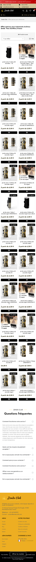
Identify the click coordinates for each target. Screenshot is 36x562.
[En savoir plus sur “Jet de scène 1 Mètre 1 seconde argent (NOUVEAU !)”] (9, 221)
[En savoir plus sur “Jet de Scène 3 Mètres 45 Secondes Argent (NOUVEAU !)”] (9, 311)
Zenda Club (4, 19)
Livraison (4, 529)
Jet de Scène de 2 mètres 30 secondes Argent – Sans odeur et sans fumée (27, 94)
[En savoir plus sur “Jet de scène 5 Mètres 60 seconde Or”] (9, 370)
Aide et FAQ (24, 5)
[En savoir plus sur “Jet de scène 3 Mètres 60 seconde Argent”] (27, 250)
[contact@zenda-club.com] (1, 7)
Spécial (3, 531)
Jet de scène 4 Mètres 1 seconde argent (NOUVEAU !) (27, 301)
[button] (0, 1)
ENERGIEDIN (29, 558)
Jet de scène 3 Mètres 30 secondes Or (9, 242)
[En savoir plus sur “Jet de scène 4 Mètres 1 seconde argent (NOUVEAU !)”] (27, 311)
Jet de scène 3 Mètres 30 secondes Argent (9, 154)
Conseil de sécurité (22, 531)
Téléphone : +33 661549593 (10, 512)
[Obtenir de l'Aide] (1, 5)
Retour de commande (22, 529)
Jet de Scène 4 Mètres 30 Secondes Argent (9, 332)
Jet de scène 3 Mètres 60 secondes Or (9, 271)
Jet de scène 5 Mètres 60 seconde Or (9, 361)
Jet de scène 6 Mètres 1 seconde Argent (9, 391)
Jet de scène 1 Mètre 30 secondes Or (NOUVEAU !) (27, 124)
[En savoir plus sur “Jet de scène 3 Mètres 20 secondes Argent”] (27, 280)
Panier (3, 541)
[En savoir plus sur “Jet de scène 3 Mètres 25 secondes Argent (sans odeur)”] (27, 221)
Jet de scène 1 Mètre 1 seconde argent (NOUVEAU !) (9, 212)
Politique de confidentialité (24, 524)
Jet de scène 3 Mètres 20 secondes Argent (26, 271)
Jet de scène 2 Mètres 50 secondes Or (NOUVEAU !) (27, 154)
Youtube (4, 546)
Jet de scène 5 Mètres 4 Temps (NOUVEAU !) (27, 361)
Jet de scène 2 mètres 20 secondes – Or (9, 62)
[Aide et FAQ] (19, 5)
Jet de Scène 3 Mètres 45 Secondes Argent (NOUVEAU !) (9, 302)
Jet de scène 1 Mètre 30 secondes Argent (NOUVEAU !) (9, 94)
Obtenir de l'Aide (7, 5)
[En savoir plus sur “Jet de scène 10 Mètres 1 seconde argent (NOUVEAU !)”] (27, 399)
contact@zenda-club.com (8, 7)
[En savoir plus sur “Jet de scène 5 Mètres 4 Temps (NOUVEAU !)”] (27, 370)
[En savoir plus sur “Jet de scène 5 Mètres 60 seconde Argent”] (27, 340)
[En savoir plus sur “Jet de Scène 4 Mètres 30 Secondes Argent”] (9, 340)
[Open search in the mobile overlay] (23, 10)
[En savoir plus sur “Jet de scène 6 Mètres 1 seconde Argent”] (9, 399)
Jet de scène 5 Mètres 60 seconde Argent (27, 332)
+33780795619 (25, 7)
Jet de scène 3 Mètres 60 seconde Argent (27, 242)
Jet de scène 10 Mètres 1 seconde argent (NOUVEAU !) (27, 391)
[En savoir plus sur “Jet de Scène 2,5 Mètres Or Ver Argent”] (27, 191)
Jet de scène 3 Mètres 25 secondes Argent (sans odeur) (27, 212)
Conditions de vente (22, 521)
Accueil (3, 521)
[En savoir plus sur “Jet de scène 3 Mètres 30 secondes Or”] (9, 250)
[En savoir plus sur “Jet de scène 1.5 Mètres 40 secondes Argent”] (9, 191)
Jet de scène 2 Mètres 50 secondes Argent (9, 124)
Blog (3, 526)
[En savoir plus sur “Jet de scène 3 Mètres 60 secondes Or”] (9, 280)
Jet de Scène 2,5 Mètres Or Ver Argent (27, 183)
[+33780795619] (19, 7)
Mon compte (5, 539)
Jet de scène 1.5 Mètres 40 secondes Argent (9, 183)
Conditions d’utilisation (23, 526)
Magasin (4, 524)
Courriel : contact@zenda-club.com (12, 514)
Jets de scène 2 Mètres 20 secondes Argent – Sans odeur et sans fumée (27, 63)
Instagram (4, 544)
